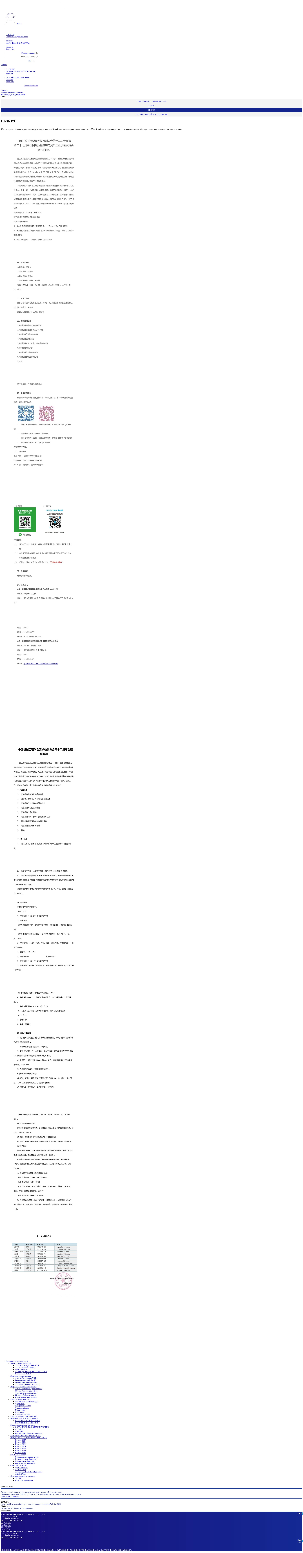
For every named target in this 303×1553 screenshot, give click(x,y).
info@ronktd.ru (14, 1521)
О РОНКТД (10, 35)
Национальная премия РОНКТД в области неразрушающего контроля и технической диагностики (41, 1494)
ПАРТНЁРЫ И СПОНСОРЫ (17, 77)
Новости (9, 47)
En (20, 23)
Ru (18, 23)
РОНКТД (7, 1523)
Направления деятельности (17, 37)
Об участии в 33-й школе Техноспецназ (17, 1508)
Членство (9, 41)
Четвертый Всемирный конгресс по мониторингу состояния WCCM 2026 (31, 1504)
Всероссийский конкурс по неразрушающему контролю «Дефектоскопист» (31, 1492)
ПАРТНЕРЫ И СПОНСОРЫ (17, 43)
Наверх (4, 65)
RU (29, 61)
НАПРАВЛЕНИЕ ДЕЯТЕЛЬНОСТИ (21, 71)
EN (33, 61)
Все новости (6, 1510)
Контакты (10, 49)
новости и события (10, 1496)
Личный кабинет (28, 53)
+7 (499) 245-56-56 (9, 1516)
